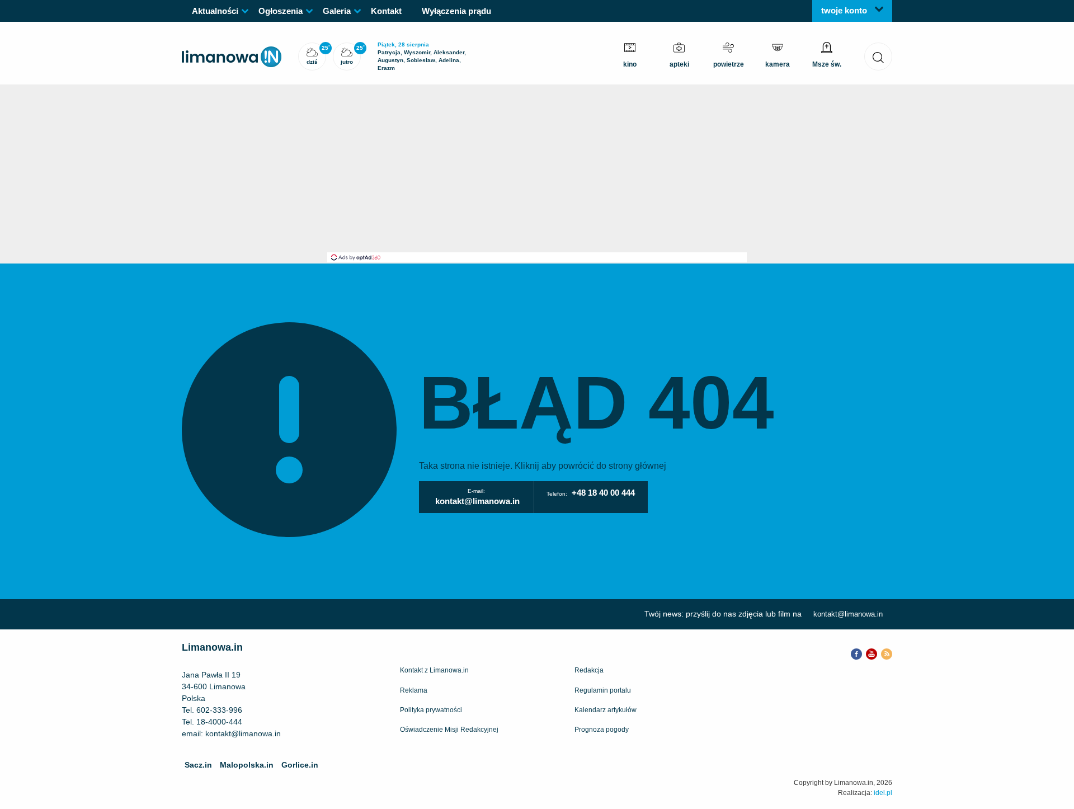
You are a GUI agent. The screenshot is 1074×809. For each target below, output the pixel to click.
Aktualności (215, 11)
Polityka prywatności (431, 710)
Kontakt (386, 11)
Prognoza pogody (601, 729)
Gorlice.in (299, 764)
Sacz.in (198, 764)
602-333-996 (219, 709)
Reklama (413, 690)
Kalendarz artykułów (605, 710)
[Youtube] (871, 653)
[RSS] (886, 653)
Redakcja (589, 670)
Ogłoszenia (280, 11)
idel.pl (883, 793)
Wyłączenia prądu (456, 11)
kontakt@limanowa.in (477, 501)
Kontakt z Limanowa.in (434, 670)
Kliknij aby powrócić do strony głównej (590, 466)
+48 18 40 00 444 (603, 492)
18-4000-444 (219, 721)
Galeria (337, 11)
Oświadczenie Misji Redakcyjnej (449, 729)
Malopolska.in (247, 764)
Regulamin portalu (602, 690)
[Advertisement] (537, 168)
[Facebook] (856, 653)
